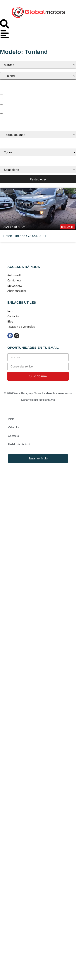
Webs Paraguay (23, 393)
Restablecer (38, 179)
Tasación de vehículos (21, 326)
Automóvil (12, 93)
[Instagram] (16, 335)
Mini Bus (10, 111)
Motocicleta (13, 118)
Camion (10, 99)
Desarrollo (27, 399)
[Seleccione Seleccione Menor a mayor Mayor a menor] (38, 169)
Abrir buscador (16, 291)
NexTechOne (47, 399)
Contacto (13, 316)
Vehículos (14, 427)
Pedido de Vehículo (19, 444)
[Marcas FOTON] (38, 64)
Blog (10, 321)
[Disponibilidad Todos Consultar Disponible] (38, 152)
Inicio (10, 311)
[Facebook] (10, 335)
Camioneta (12, 105)
